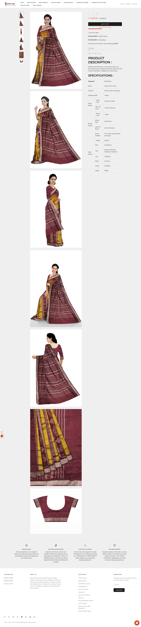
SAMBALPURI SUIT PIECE (99, 2)
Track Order (37, 5)
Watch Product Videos (84, 611)
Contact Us (81, 592)
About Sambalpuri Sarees (85, 600)
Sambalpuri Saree (82, 2)
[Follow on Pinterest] (17, 617)
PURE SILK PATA (25, 5)
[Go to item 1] (21, 15)
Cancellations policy (84, 583)
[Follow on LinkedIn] (26, 617)
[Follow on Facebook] (5, 617)
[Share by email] (99, 53)
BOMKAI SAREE (8, 581)
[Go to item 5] (21, 47)
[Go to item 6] (21, 55)
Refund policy (82, 581)
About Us (81, 598)
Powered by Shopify (31, 622)
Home (22, 2)
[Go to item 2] (21, 23)
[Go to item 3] (21, 31)
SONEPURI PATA (68, 2)
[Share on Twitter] (95, 53)
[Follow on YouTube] (22, 617)
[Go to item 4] (21, 39)
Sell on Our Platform (84, 595)
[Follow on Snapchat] (30, 617)
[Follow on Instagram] (13, 617)
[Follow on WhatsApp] (34, 617)
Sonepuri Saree (8, 583)
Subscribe (119, 590)
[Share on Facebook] (93, 53)
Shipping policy (82, 586)
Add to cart (105, 24)
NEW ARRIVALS (43, 2)
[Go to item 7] (21, 62)
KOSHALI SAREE (55, 2)
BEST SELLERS (31, 2)
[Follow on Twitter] (9, 617)
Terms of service (83, 589)
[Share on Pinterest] (97, 53)
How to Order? (82, 603)
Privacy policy (82, 578)
